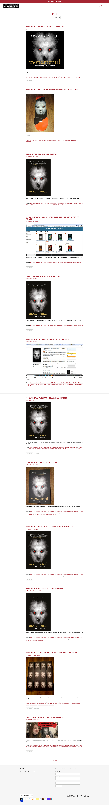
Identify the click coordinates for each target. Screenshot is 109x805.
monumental (50, 204)
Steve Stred (62, 204)
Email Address (58, 771)
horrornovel (58, 77)
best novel (69, 702)
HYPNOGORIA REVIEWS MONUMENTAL (41, 462)
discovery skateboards (73, 138)
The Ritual (61, 264)
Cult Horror (31, 77)
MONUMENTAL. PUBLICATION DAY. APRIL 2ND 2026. (46, 398)
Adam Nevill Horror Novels (40, 75)
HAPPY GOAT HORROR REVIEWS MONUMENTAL (45, 717)
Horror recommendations (42, 384)
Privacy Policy (28, 771)
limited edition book (67, 703)
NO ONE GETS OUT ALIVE (64, 327)
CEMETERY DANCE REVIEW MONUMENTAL (43, 276)
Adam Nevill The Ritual (51, 75)
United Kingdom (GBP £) (26, 795)
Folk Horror (36, 77)
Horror (48, 77)
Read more (29, 80)
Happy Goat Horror (38, 746)
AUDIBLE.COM (70, 75)
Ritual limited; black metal (43, 704)
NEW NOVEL (63, 77)
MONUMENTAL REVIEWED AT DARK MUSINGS (44, 588)
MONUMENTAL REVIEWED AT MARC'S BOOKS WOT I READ (49, 527)
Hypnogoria (60, 513)
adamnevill (64, 75)
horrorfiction (52, 77)
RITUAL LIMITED (70, 77)
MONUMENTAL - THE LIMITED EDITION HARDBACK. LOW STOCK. (52, 653)
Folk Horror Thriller (43, 77)
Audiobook (76, 75)
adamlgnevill (59, 75)
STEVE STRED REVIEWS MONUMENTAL (41, 154)
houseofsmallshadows (51, 140)
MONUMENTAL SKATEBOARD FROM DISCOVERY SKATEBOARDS (52, 90)
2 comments (37, 453)
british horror (60, 138)
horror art (39, 140)
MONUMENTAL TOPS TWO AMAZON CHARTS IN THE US (48, 339)
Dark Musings (32, 639)
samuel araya (77, 77)
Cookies (34, 771)
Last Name (57, 780)
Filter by (50, 17)
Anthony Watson (70, 637)
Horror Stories (44, 513)
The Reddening (48, 514)
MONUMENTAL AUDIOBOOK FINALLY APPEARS (45, 27)
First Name (57, 776)
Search (21, 771)
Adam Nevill (32, 75)
